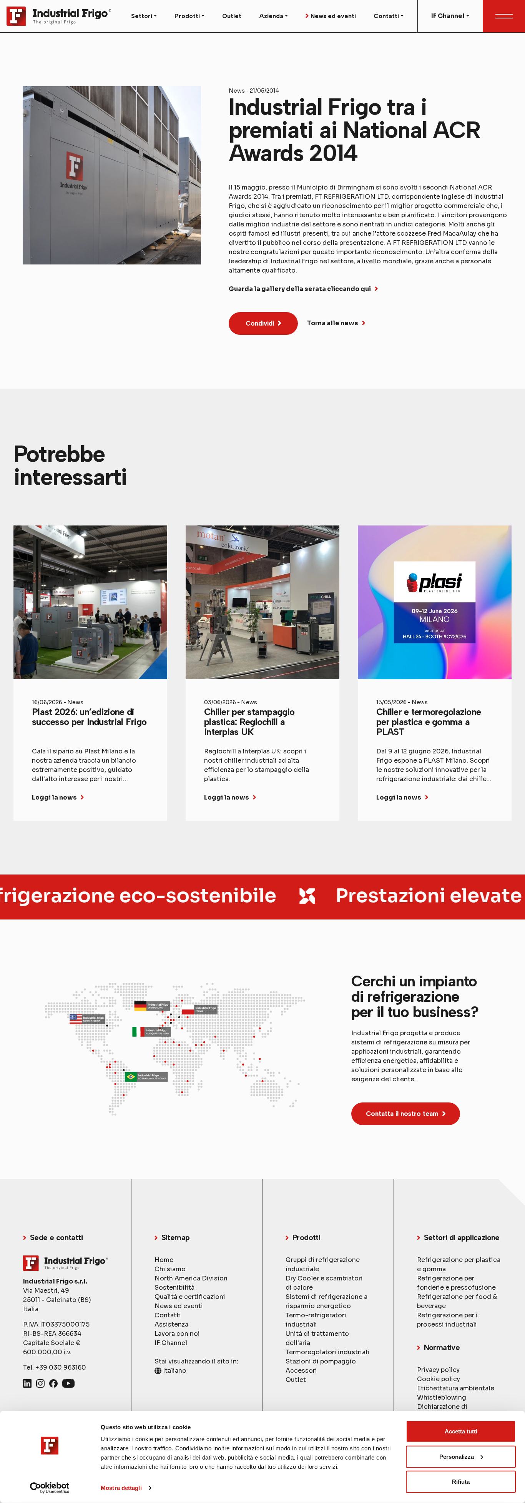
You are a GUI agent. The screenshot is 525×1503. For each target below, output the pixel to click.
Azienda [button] (271, 16)
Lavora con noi (177, 1334)
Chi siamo (170, 1269)
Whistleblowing (441, 1397)
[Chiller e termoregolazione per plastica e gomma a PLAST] (435, 673)
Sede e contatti (56, 1237)
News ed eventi (333, 16)
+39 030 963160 (60, 1367)
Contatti (168, 1315)
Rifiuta (461, 1481)
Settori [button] (141, 16)
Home (164, 1260)
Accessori (301, 1371)
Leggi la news (54, 797)
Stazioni (321, 1361)
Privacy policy (438, 1370)
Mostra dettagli (121, 1488)
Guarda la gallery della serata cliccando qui (300, 289)
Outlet (231, 16)
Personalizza (456, 1456)
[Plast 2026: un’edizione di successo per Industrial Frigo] (90, 673)
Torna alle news (332, 323)
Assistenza (171, 1324)
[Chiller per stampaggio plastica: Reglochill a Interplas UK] (262, 673)
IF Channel (171, 1343)
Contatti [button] (386, 16)
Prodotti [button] (187, 16)
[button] (263, 323)
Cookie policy (438, 1379)
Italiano (173, 1371)
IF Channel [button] (448, 16)
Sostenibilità (174, 1288)
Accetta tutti (461, 1431)
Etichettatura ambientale (455, 1388)
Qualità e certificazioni (190, 1297)
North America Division (191, 1278)
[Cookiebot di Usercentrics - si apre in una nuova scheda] (49, 1488)
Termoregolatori (327, 1352)
